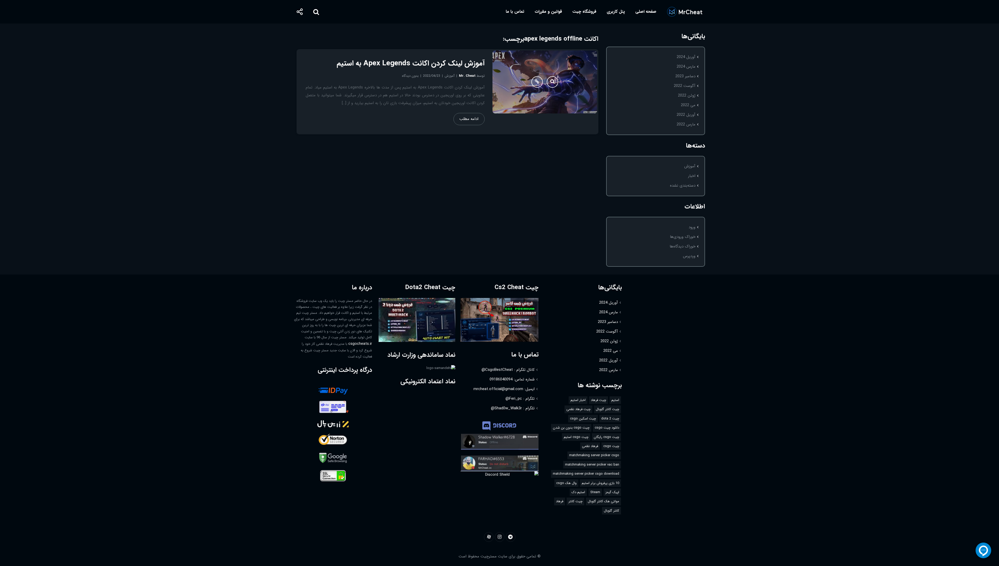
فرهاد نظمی (590, 446)
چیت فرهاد (598, 400)
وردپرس (689, 256)
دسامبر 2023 (685, 76)
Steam (595, 492)
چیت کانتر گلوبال (607, 409)
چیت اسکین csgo (583, 418)
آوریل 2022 (686, 115)
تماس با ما (515, 11)
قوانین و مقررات (548, 11)
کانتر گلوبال (611, 510)
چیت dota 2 (610, 418)
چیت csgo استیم (576, 437)
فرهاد (559, 501)
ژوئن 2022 (686, 95)
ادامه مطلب (468, 119)
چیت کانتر (575, 501)
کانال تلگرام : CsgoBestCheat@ (508, 370)
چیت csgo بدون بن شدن (571, 427)
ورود (692, 227)
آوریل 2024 (686, 57)
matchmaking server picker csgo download (586, 473)
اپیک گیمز (612, 492)
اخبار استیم (578, 400)
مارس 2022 (686, 124)
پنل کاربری (616, 11)
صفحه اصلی (645, 11)
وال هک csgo (566, 483)
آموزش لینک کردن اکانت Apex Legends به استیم (411, 63)
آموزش (689, 166)
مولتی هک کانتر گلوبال (603, 501)
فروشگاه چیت (584, 11)
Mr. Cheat (467, 76)
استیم (615, 400)
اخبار (691, 176)
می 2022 (688, 105)
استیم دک (578, 492)
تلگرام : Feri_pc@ (520, 399)
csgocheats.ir (360, 344)
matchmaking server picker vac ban (592, 464)
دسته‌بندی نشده (682, 185)
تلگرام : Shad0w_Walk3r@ (513, 408)
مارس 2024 (686, 66)
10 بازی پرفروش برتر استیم (600, 483)
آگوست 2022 (684, 86)
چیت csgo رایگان (606, 437)
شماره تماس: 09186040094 (512, 379)
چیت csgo (611, 446)
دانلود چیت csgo (607, 427)
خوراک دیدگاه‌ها (682, 246)
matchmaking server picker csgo (594, 455)
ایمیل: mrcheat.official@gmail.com (504, 389)
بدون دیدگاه (410, 76)
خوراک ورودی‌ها (682, 237)
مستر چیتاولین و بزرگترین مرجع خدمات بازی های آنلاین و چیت (684, 12)
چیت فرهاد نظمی (578, 409)
